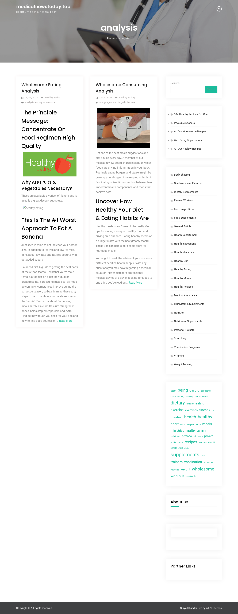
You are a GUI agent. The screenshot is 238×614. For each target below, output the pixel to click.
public (173, 442)
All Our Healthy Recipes (187, 148)
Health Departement (185, 235)
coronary (189, 396)
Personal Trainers (184, 329)
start (180, 448)
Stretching (180, 338)
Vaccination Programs (187, 347)
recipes (191, 442)
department (201, 396)
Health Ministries (184, 252)
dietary (178, 403)
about (173, 391)
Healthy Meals (182, 278)
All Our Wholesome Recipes (190, 131)
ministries (177, 430)
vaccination (193, 462)
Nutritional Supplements (188, 321)
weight (185, 469)
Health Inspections (185, 243)
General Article (182, 226)
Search (175, 83)
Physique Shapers (184, 123)
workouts (191, 476)
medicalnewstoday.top (43, 6)
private (208, 436)
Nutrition (179, 312)
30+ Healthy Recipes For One (191, 114)
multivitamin (196, 430)
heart (175, 424)
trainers (177, 462)
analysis (29, 102)
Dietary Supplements (186, 192)
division (190, 403)
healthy (205, 416)
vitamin (208, 462)
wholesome (49, 102)
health (190, 416)
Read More (65, 320)
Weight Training (183, 364)
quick (180, 442)
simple (174, 448)
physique (198, 436)
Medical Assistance (185, 295)
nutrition (175, 436)
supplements (185, 455)
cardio (194, 390)
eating (38, 102)
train (203, 455)
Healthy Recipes (183, 286)
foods (211, 410)
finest (203, 410)
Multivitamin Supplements (189, 304)
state (186, 448)
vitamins (175, 469)
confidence (206, 391)
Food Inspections (184, 209)
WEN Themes (214, 608)
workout (177, 476)
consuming (115, 102)
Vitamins (179, 355)
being (183, 390)
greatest (177, 417)
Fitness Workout (183, 200)
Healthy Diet (181, 260)
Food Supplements (185, 217)
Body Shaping (182, 174)
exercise (177, 410)
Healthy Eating (52, 97)
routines (203, 442)
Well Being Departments (188, 140)
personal (187, 436)
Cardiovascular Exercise (188, 183)
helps (182, 424)
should (211, 442)
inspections (194, 424)
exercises (191, 410)
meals (207, 424)
